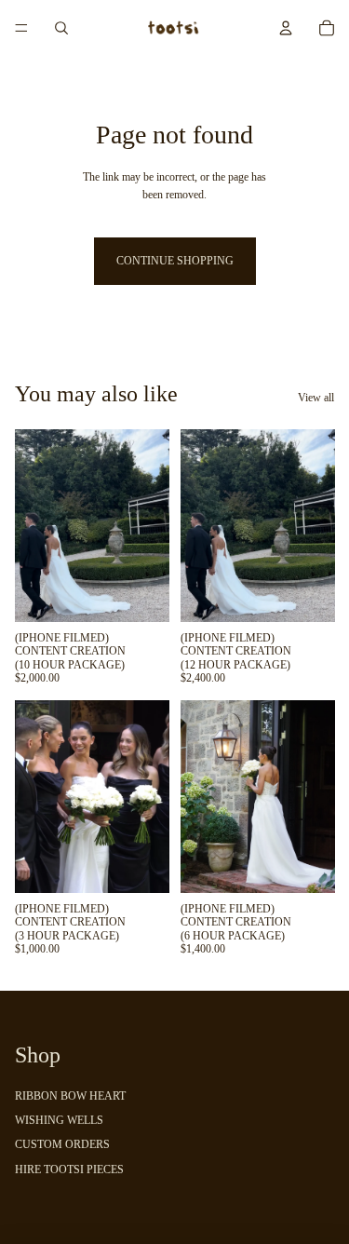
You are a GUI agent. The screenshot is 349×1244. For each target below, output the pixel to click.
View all (316, 397)
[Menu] (21, 28)
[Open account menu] (285, 27)
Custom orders (62, 1144)
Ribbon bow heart (70, 1095)
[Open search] (61, 27)
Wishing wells (59, 1120)
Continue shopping (175, 260)
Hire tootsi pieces (69, 1169)
